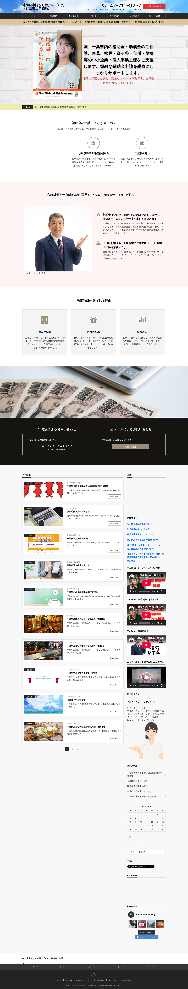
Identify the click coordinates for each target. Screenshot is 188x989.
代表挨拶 (53, 16)
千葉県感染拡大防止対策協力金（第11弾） (86, 619)
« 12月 (130, 837)
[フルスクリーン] (162, 591)
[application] (146, 583)
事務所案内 (114, 16)
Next (77, 749)
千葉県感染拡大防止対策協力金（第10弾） (86, 646)
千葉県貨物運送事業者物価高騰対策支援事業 (87, 486)
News (27, 107)
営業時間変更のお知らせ (59, 107)
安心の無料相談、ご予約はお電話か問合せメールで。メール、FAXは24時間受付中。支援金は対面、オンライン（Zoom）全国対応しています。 (94, 21)
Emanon (118, 985)
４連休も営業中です (76, 700)
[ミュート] (158, 591)
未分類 (29, 483)
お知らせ (29, 697)
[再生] (130, 591)
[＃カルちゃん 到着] (160, 924)
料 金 (94, 16)
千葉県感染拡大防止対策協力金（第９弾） (86, 726)
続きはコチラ (133, 693)
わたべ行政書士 (155, 16)
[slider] (144, 685)
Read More (114, 497)
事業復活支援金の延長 (77, 538)
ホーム (32, 16)
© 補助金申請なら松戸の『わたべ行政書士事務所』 (85, 985)
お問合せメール (154, 6)
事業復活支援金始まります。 (80, 565)
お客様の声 (135, 16)
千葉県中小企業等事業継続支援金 (82, 592)
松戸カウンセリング (136, 708)
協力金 (29, 643)
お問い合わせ (131, 447)
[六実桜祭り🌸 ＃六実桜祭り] (151, 924)
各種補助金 (73, 16)
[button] (146, 677)
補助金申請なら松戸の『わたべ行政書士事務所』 (43, 6)
